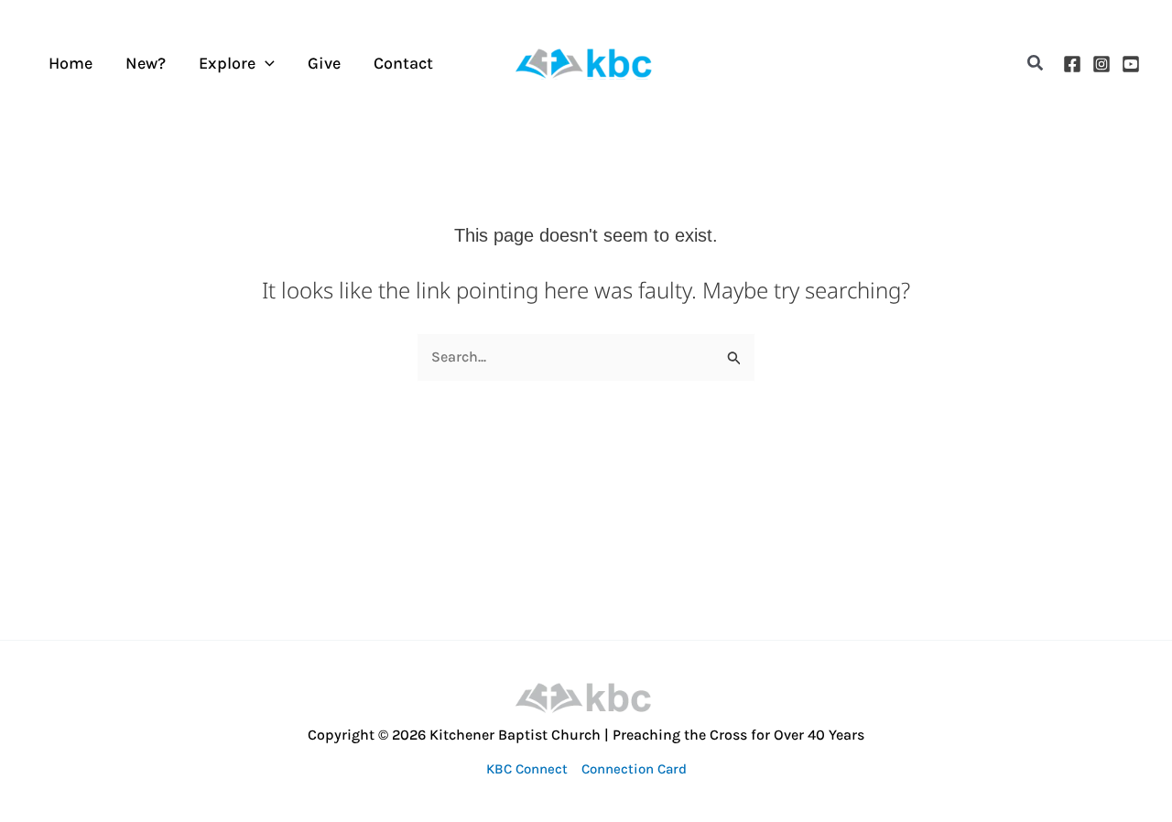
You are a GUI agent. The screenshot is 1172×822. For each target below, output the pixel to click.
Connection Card (634, 769)
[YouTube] (1131, 64)
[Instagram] (1101, 64)
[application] (265, 63)
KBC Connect (527, 769)
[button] (1036, 63)
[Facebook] (1072, 64)
